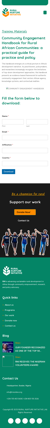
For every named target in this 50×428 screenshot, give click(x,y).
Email (5, 132)
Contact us (10, 325)
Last (27, 126)
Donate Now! (23, 212)
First (3, 126)
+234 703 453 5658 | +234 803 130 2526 (23, 399)
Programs (10, 310)
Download (8, 171)
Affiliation (7, 145)
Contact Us (23, 220)
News (17, 343)
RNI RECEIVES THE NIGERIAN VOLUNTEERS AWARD (30, 363)
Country (6, 158)
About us (9, 305)
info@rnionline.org (14, 392)
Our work (9, 315)
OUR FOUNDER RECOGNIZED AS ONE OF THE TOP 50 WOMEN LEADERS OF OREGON (31, 349)
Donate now (11, 320)
